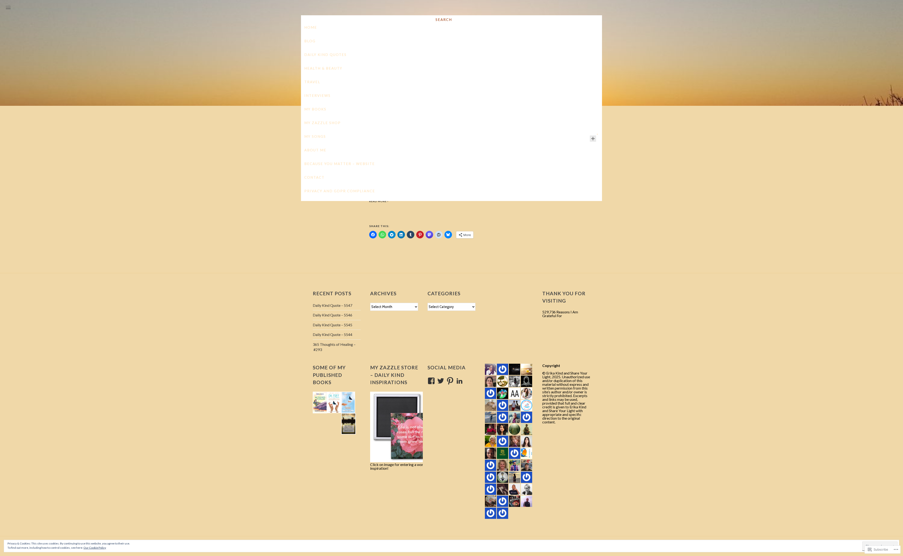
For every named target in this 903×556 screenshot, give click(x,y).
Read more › (378, 201)
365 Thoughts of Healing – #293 (334, 347)
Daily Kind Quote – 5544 (332, 334)
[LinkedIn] (459, 381)
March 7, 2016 (451, 154)
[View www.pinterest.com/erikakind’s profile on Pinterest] (450, 381)
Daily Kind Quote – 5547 (332, 305)
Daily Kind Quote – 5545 (332, 325)
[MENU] (8, 7)
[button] (320, 402)
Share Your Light (452, 42)
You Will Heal (451, 147)
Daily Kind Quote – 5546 (332, 315)
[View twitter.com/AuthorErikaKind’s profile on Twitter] (440, 381)
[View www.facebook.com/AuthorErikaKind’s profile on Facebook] (431, 381)
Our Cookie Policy (94, 547)
